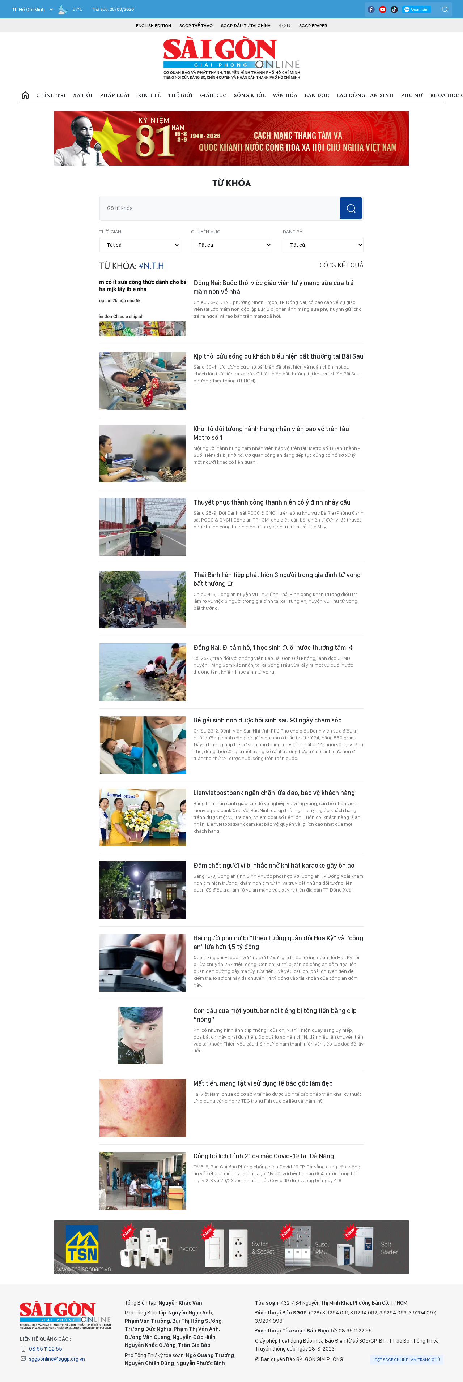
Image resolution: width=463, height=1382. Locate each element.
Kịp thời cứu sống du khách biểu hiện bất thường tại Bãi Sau (279, 356)
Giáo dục (213, 95)
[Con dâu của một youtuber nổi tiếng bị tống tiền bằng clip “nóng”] (142, 1035)
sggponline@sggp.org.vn (57, 1359)
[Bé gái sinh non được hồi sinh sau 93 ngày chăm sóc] (142, 745)
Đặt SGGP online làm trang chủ (407, 1359)
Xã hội (83, 95)
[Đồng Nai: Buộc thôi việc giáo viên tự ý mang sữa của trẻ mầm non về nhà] (142, 307)
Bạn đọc (317, 95)
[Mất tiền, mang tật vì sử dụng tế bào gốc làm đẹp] (142, 1108)
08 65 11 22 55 (45, 1348)
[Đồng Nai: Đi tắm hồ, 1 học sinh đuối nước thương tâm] (142, 672)
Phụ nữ (412, 95)
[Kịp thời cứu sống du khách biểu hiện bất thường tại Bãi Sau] (142, 381)
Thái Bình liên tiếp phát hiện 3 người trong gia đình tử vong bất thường (277, 579)
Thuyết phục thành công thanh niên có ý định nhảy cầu (272, 502)
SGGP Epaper (313, 25)
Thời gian (110, 232)
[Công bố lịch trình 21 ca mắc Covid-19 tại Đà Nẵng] (142, 1181)
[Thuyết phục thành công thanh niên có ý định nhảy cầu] (142, 527)
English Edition (153, 25)
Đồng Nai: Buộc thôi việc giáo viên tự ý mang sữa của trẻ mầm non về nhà (274, 287)
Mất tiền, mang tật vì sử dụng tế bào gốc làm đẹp (263, 1083)
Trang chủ (25, 95)
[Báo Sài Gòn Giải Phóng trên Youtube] (382, 9)
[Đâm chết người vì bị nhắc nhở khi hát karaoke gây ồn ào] (142, 890)
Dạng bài (293, 232)
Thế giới (180, 95)
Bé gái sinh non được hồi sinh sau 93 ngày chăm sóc (267, 720)
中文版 (285, 25)
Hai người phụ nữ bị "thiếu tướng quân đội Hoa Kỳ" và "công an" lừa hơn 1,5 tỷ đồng (278, 942)
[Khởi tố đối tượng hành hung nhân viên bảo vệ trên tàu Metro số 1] (142, 453)
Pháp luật (115, 95)
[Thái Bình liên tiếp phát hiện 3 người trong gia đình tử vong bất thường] (142, 599)
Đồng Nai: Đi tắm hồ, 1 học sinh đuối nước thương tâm (270, 647)
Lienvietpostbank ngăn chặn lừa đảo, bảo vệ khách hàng (274, 793)
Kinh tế (149, 95)
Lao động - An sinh (365, 95)
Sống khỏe (250, 95)
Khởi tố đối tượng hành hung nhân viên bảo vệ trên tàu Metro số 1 (271, 433)
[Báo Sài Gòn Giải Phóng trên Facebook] (371, 9)
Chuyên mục (205, 232)
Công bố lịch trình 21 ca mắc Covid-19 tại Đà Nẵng (264, 1156)
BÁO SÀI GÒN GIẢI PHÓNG (231, 58)
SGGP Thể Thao (196, 25)
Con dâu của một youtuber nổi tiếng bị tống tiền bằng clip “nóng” (275, 1015)
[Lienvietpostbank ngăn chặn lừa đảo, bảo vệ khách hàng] (142, 817)
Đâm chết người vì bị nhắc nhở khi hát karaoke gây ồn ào (274, 865)
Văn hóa (285, 95)
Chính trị (51, 95)
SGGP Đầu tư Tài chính (246, 25)
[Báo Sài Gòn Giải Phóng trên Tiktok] (394, 9)
